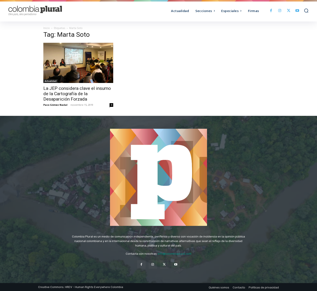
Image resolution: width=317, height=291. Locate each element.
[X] (288, 11)
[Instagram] (279, 11)
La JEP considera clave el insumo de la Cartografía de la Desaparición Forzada (77, 94)
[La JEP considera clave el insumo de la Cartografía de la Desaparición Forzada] (78, 63)
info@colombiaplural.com (174, 253)
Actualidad (50, 81)
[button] (306, 10)
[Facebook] (271, 11)
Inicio (46, 28)
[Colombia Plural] (45, 11)
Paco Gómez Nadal (55, 104)
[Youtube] (297, 11)
